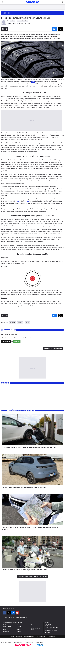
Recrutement (52, 636)
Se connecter (6, 341)
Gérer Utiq (47, 632)
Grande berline (6, 628)
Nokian (26, 201)
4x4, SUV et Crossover (22, 628)
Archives (47, 622)
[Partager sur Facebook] (55, 28)
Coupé (18, 624)
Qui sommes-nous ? (41, 636)
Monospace (6, 631)
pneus (33, 81)
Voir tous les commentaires (53, 348)
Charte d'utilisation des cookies (52, 629)
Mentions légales (49, 625)
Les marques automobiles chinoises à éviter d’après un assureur (24, 487)
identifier (25, 337)
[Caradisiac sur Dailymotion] (13, 613)
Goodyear (12, 322)
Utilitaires (19, 631)
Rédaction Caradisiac (29, 636)
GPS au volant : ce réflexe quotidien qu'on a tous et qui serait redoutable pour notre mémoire (30, 529)
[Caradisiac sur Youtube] (17, 613)
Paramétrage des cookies (51, 630)
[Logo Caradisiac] (32, 3)
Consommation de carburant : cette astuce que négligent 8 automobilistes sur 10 (29, 447)
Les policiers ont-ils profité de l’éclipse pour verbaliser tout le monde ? (25, 570)
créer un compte (33, 337)
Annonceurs (19, 636)
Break (4, 629)
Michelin (18, 201)
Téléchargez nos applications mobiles (16, 617)
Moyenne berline (7, 626)
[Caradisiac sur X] (9, 613)
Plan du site (48, 624)
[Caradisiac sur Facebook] (5, 613)
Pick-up (18, 629)
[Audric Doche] (3, 24)
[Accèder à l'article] (32, 430)
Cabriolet (19, 626)
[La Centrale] (23, 646)
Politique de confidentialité (51, 627)
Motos (32, 624)
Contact (12, 636)
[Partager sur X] (61, 28)
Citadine (5, 624)
